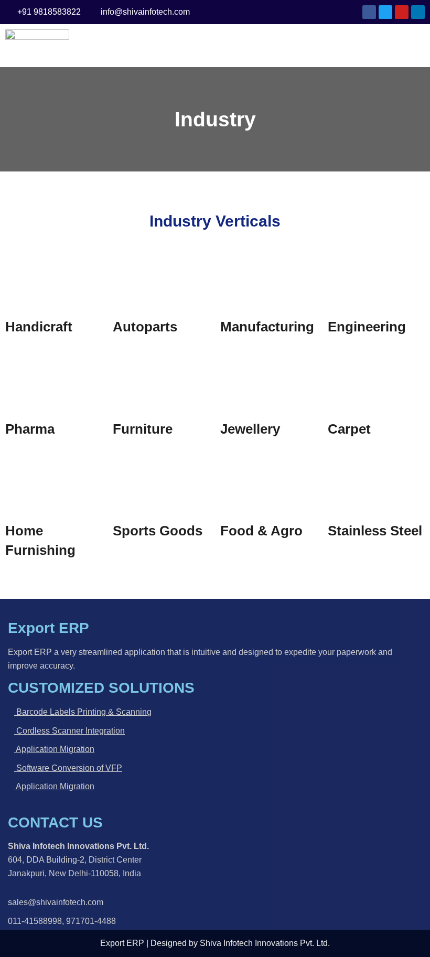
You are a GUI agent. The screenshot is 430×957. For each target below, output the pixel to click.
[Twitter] (385, 12)
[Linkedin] (418, 12)
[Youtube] (401, 12)
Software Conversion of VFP (68, 768)
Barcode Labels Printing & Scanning (83, 711)
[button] (252, 45)
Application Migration (54, 749)
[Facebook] (369, 12)
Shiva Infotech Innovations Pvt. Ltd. (265, 943)
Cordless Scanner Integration (69, 730)
